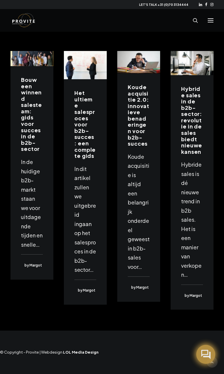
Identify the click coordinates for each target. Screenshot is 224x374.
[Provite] (23, 20)
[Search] (193, 20)
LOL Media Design (81, 352)
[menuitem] (200, 4)
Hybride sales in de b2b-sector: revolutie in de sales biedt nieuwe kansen (191, 120)
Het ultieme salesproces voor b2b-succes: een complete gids (85, 124)
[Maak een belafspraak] (205, 354)
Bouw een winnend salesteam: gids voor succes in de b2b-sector (31, 114)
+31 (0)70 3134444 (173, 4)
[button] (200, 4)
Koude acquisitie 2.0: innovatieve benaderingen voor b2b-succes (138, 115)
